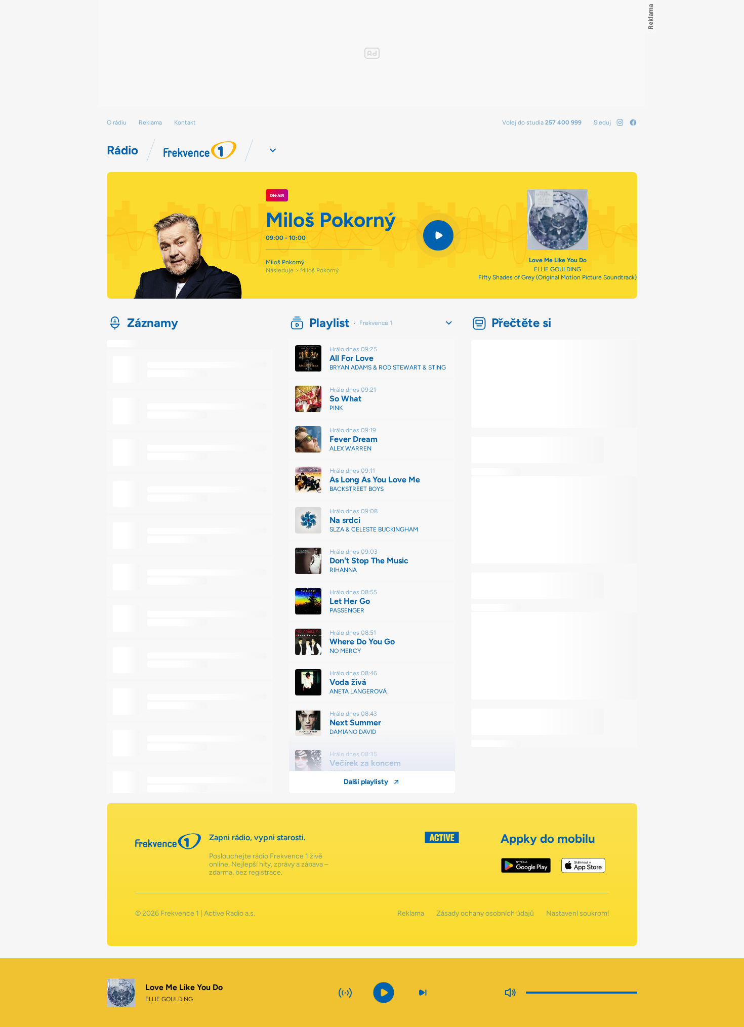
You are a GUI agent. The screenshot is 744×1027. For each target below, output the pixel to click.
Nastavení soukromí (577, 914)
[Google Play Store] (526, 865)
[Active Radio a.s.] (441, 854)
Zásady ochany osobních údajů (485, 914)
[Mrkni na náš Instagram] (620, 122)
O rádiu (117, 122)
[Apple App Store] (583, 865)
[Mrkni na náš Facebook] (633, 122)
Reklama (150, 122)
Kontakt (185, 122)
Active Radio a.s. (229, 913)
